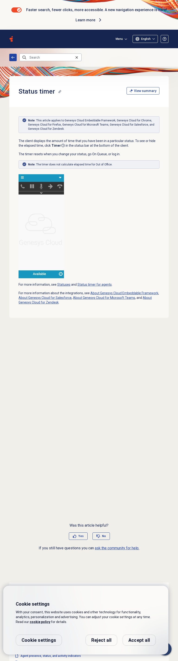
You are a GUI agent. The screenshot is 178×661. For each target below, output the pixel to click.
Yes (81, 536)
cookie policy (40, 622)
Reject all (101, 640)
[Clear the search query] (77, 57)
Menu (119, 39)
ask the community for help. (117, 548)
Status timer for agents (94, 284)
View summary (145, 91)
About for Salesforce (45, 298)
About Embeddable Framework (124, 293)
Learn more (85, 20)
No (104, 536)
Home (13, 57)
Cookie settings (39, 640)
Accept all (139, 640)
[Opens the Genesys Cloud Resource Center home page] (11, 39)
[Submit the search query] (24, 57)
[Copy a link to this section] (60, 91)
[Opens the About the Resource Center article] (164, 39)
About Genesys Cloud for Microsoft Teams (104, 298)
